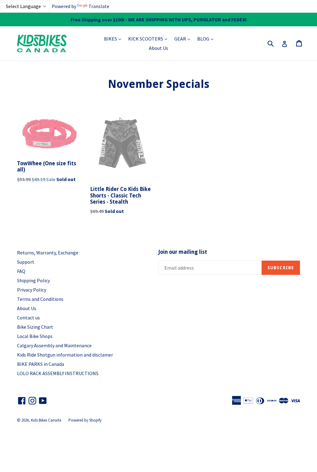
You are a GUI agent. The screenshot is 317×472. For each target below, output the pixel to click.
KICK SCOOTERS (149, 38)
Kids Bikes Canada (46, 420)
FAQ (21, 271)
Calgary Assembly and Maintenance (54, 345)
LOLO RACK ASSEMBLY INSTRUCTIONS (57, 373)
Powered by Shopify (85, 420)
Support (25, 262)
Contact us (28, 317)
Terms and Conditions (40, 299)
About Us (158, 48)
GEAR (183, 38)
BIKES (114, 38)
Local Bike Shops (35, 336)
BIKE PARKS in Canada (40, 364)
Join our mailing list (182, 252)
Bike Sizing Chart (35, 327)
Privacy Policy (31, 290)
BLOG (206, 38)
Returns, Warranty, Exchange (47, 252)
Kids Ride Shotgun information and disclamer (65, 355)
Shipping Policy (33, 280)
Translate (99, 6)
